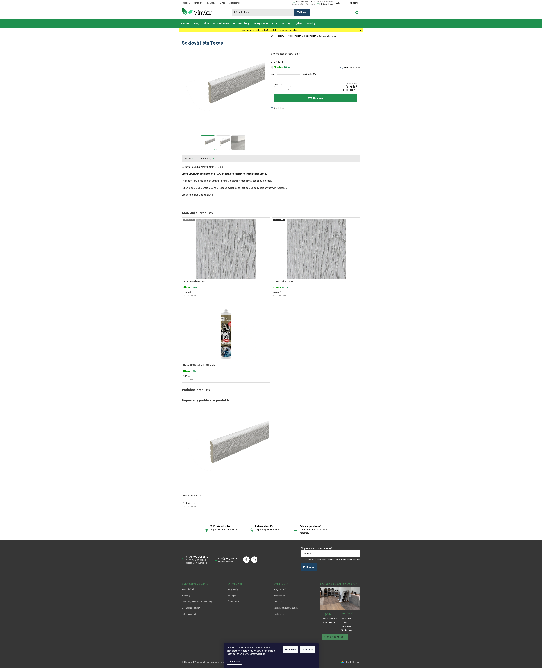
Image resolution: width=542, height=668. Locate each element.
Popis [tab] (188, 158)
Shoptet (349, 662)
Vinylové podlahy (282, 589)
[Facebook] (246, 559)
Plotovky (278, 601)
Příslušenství (279, 613)
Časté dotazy (233, 601)
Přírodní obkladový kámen (286, 607)
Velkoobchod (234, 3)
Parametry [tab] (206, 158)
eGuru (357, 662)
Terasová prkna (281, 595)
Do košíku (318, 98)
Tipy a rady (210, 3)
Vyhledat (301, 12)
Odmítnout (290, 649)
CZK (338, 3)
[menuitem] (185, 23)
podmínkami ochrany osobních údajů (344, 560)
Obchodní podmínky (191, 607)
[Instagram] (254, 559)
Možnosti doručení (352, 67)
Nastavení (234, 661)
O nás (222, 3)
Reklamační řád (189, 613)
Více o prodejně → (335, 637)
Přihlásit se (309, 567)
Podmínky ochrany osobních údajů (197, 601)
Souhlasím (307, 649)
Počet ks (278, 84)
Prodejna (186, 3)
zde (263, 654)
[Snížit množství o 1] (276, 89)
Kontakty (198, 3)
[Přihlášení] (349, 12)
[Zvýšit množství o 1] (288, 89)
